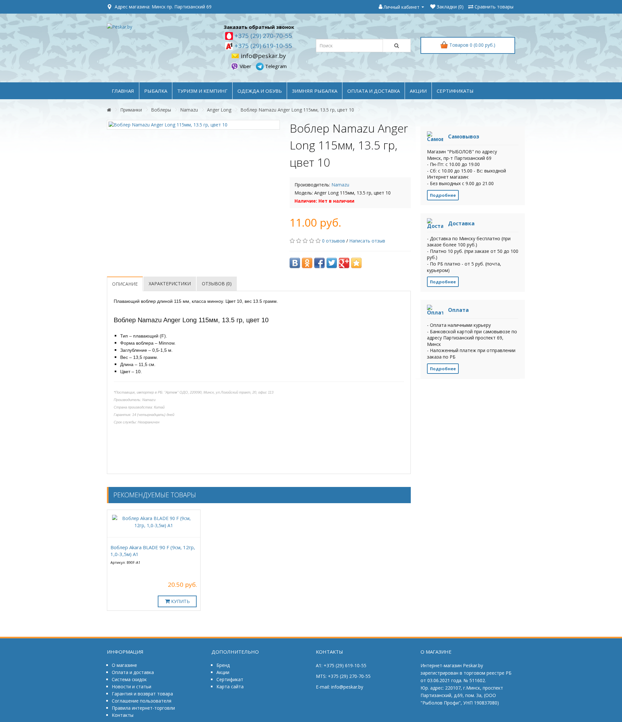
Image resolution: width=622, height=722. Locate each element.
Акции (222, 672)
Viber (245, 66)
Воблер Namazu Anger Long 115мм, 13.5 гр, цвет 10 (297, 110)
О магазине (124, 665)
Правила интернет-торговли (143, 708)
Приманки (131, 110)
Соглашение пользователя (141, 701)
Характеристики (170, 283)
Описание (125, 284)
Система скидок (129, 679)
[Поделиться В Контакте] (295, 263)
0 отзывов (333, 241)
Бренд (223, 665)
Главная (123, 91)
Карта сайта (230, 686)
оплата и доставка (373, 91)
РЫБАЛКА (155, 91)
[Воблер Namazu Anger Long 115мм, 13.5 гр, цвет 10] (193, 125)
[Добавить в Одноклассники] (307, 263)
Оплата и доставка (133, 672)
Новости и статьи (131, 686)
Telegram (275, 66)
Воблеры (161, 110)
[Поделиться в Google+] (344, 263)
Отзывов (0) (217, 283)
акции (418, 91)
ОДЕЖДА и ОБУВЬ (259, 91)
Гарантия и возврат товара (142, 694)
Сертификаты (455, 91)
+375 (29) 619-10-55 (262, 45)
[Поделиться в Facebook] (319, 263)
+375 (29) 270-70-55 (262, 35)
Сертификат (229, 679)
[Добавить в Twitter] (332, 263)
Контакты (122, 715)
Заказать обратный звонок (259, 27)
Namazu (189, 110)
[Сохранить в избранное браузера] (356, 263)
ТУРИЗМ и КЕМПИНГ (202, 91)
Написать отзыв (367, 241)
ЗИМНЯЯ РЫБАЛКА (314, 91)
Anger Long (219, 110)
